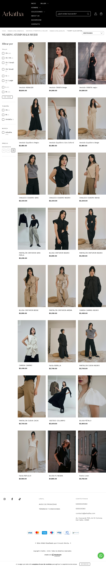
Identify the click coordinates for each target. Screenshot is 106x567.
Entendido (85, 564)
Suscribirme (34, 51)
